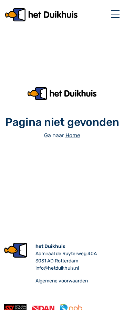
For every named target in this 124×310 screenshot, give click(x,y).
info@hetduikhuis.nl (57, 268)
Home (72, 135)
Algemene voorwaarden (61, 281)
